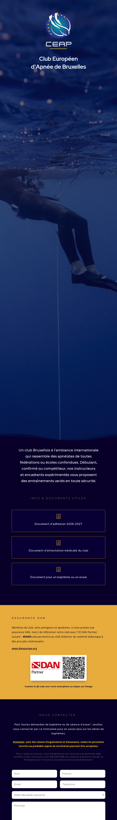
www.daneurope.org (24, 648)
